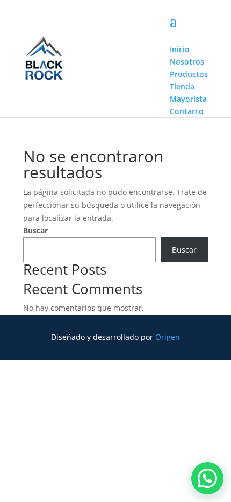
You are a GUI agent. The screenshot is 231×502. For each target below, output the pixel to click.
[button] (207, 478)
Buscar (35, 230)
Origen (167, 337)
